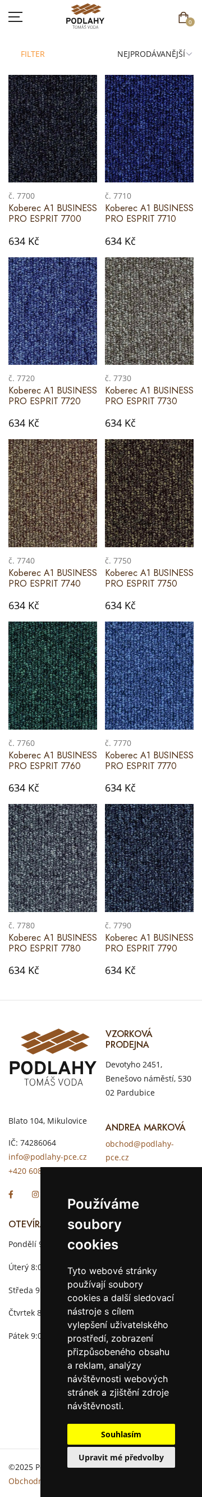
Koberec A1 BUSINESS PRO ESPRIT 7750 (149, 578)
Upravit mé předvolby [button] (121, 1457)
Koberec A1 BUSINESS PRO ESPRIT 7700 (52, 213)
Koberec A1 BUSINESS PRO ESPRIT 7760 (52, 760)
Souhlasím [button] (121, 1434)
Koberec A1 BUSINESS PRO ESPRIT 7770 (149, 760)
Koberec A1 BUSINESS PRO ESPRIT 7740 (52, 578)
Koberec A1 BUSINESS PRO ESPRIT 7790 (149, 943)
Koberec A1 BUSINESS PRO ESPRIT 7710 (149, 213)
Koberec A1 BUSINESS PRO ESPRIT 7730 (149, 396)
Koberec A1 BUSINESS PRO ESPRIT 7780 (52, 943)
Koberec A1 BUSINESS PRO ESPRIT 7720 (52, 396)
